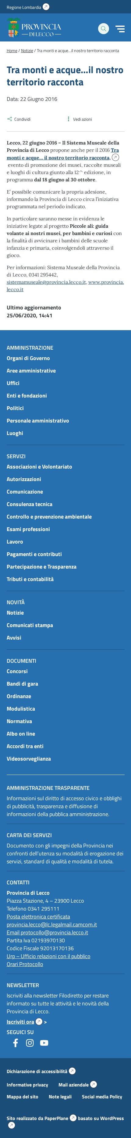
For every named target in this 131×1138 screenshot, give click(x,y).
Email (14, 932)
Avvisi (14, 637)
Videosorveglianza (29, 759)
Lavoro (15, 541)
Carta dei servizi (29, 835)
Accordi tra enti (25, 746)
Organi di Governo (28, 358)
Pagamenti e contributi (34, 554)
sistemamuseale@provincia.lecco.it (46, 282)
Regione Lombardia (28, 7)
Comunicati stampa (30, 625)
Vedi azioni (82, 119)
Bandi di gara (22, 684)
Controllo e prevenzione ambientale (49, 516)
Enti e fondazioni (27, 395)
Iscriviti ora (25, 1022)
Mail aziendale (77, 1084)
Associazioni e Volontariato (39, 466)
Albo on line (21, 734)
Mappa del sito (22, 1096)
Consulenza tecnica (29, 504)
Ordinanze (19, 696)
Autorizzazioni (24, 479)
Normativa (19, 721)
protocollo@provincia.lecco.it (54, 932)
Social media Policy (102, 1096)
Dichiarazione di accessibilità (41, 1071)
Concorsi (17, 671)
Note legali (60, 1096)
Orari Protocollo (25, 964)
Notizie (15, 612)
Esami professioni (28, 529)
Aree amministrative (31, 370)
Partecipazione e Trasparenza (41, 566)
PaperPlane (60, 1118)
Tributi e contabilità (30, 579)
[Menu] (120, 29)
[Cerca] (103, 28)
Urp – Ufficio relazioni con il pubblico (48, 956)
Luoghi (15, 433)
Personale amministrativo (38, 420)
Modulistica (21, 709)
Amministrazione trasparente (48, 788)
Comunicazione (25, 491)
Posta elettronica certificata (38, 916)
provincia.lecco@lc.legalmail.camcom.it (52, 924)
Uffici (13, 383)
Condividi (22, 119)
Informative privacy (27, 1084)
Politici (15, 408)
